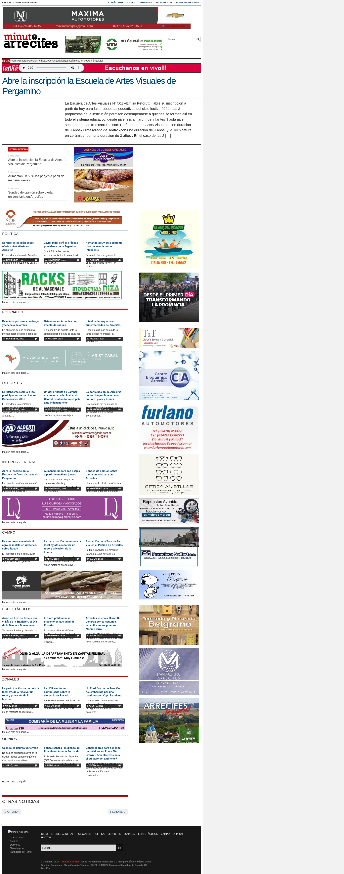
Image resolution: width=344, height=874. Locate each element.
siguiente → (118, 811)
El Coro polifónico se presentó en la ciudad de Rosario (59, 622)
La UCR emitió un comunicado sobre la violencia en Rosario (57, 692)
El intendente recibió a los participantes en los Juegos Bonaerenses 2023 (19, 395)
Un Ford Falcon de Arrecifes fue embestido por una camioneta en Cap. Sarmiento (104, 692)
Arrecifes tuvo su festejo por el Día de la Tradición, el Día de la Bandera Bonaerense (19, 622)
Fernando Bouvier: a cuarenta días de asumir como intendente (104, 246)
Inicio (6, 60)
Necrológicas (164, 2)
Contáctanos (115, 2)
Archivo (131, 2)
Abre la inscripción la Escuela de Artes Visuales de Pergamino (20, 474)
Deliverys (146, 2)
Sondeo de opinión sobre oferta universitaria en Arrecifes (18, 246)
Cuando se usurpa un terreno (20, 747)
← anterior (11, 811)
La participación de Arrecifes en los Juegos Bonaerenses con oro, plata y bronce (103, 395)
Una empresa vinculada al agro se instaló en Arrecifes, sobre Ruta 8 (19, 545)
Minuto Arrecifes (70, 861)
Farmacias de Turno (187, 2)
